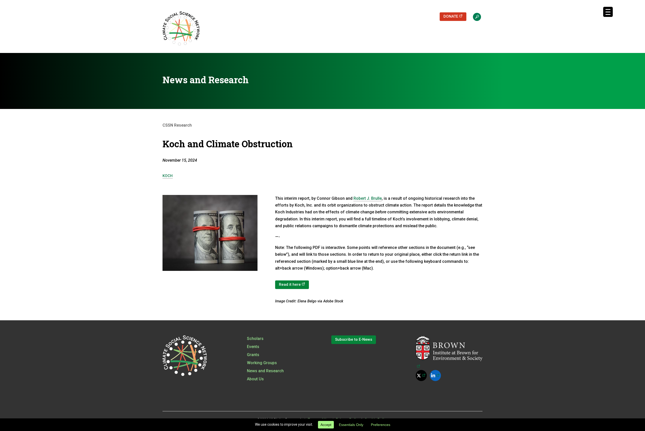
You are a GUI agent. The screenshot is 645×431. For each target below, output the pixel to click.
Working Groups (262, 362)
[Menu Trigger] (608, 12)
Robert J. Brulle (367, 198)
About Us (255, 379)
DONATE (454, 16)
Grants (253, 354)
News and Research (265, 370)
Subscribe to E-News (353, 339)
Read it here (294, 284)
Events (253, 346)
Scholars (255, 338)
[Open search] (474, 16)
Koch (168, 176)
